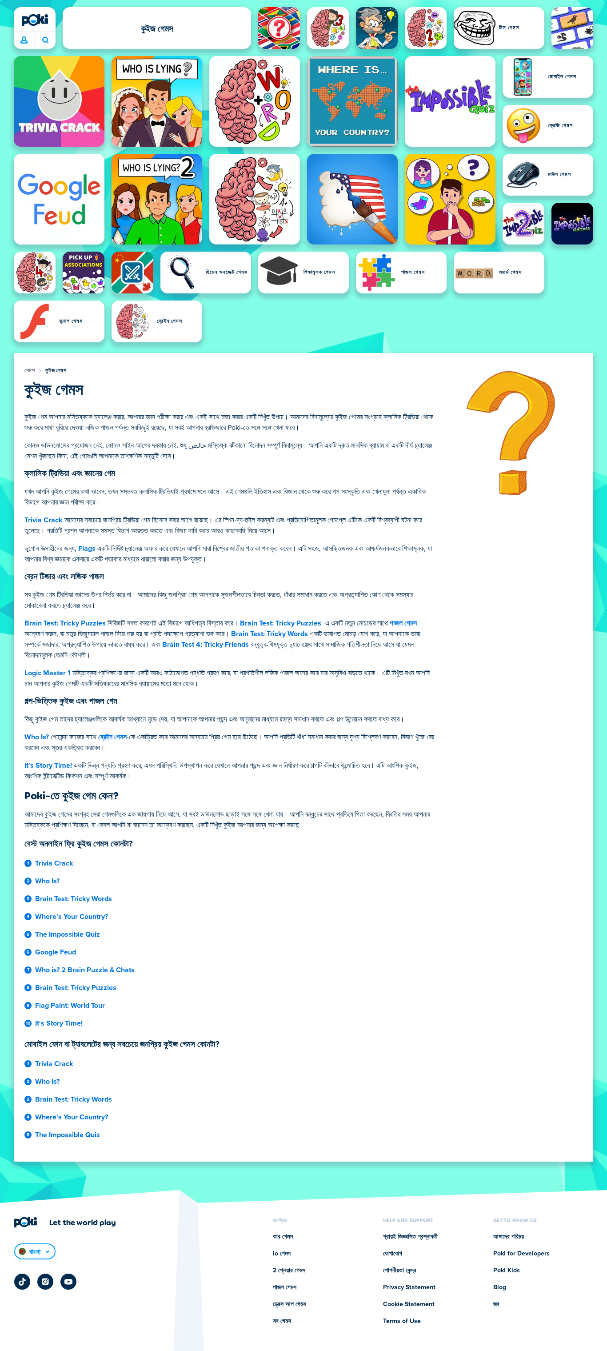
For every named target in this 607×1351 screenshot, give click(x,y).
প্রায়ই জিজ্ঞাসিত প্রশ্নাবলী (410, 1237)
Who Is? (36, 737)
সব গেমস (282, 1321)
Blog (499, 1287)
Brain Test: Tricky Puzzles (65, 623)
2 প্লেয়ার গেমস (289, 1270)
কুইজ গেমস (55, 370)
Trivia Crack (43, 520)
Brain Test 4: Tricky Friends (205, 644)
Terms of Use (402, 1321)
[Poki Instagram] (45, 1282)
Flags (87, 548)
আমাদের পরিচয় (508, 1237)
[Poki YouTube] (68, 1282)
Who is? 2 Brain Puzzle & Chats (85, 970)
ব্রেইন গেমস (112, 737)
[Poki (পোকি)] (34, 20)
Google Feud (55, 952)
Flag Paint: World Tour (70, 1005)
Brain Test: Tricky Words (269, 633)
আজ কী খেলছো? (45, 40)
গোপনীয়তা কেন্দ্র (399, 1270)
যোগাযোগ (392, 1254)
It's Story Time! (48, 765)
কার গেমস (283, 1237)
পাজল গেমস (403, 623)
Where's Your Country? (71, 916)
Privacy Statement (409, 1287)
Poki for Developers (521, 1254)
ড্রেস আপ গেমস (289, 1304)
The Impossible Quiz (67, 934)
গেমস (29, 370)
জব (496, 1304)
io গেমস (282, 1254)
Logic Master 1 (47, 673)
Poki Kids (506, 1270)
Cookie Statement (409, 1304)
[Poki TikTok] (22, 1282)
